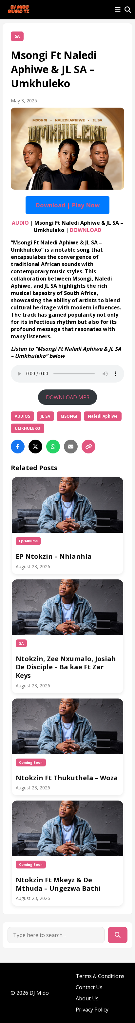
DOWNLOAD (85, 230)
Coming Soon (31, 762)
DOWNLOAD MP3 (67, 397)
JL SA (45, 416)
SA (17, 36)
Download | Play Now (67, 205)
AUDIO (20, 222)
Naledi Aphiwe (103, 416)
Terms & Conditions (100, 976)
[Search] (117, 935)
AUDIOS (22, 416)
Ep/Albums (28, 541)
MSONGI (69, 416)
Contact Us (89, 987)
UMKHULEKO (27, 428)
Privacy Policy (92, 1009)
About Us (87, 998)
